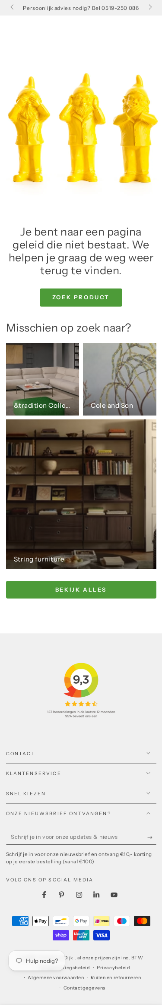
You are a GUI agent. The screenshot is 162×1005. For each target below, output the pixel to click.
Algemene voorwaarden (56, 977)
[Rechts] (149, 8)
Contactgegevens (84, 988)
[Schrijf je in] (151, 837)
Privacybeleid (113, 968)
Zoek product (81, 297)
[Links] (12, 8)
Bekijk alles (81, 589)
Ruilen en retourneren (116, 977)
